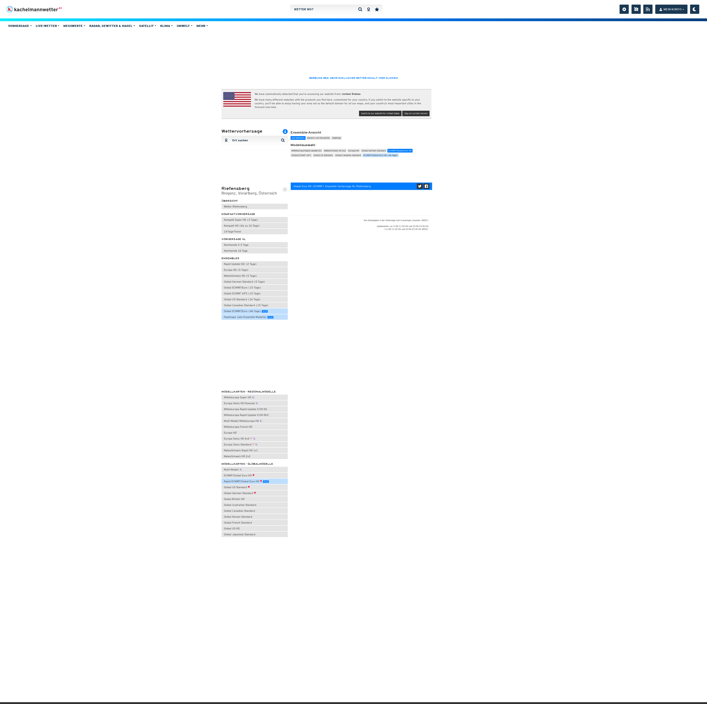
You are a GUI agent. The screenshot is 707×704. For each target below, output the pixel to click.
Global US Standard (236, 487)
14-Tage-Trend (232, 231)
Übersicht (229, 200)
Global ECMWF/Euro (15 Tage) (242, 287)
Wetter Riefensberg (235, 206)
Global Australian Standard (240, 504)
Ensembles (230, 258)
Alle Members (298, 137)
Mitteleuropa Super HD (238, 397)
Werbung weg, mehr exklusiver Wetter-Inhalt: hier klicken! (353, 78)
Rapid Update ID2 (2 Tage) (240, 263)
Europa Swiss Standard (238, 444)
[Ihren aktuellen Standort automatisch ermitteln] (368, 9)
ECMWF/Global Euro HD (238, 475)
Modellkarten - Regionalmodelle (248, 391)
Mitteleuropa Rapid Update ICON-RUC (246, 415)
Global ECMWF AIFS (301, 155)
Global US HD (232, 528)
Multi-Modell (231, 469)
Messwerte (73, 25)
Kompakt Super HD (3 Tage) (241, 219)
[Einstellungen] (624, 9)
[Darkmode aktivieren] (694, 9)
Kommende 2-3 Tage (236, 244)
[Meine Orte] (377, 9)
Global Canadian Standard (239, 510)
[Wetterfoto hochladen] (636, 9)
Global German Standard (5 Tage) (244, 281)
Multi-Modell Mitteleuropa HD (242, 420)
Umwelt (184, 25)
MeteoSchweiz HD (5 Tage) (240, 275)
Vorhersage (19, 25)
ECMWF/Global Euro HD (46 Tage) (380, 155)
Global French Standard (238, 522)
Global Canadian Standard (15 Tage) (246, 305)
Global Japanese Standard (239, 534)
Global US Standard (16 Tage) (242, 299)
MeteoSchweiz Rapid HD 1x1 (241, 450)
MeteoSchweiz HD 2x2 (237, 456)
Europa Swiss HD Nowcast (240, 403)
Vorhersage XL (233, 239)
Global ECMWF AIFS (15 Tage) (242, 293)
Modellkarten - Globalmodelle (247, 464)
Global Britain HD (234, 499)
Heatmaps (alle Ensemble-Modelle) (248, 317)
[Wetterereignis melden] (648, 9)
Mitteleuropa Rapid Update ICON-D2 (245, 409)
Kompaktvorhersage (238, 214)
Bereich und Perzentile (318, 137)
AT (60, 8)
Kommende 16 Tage (236, 250)
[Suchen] (360, 9)
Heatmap (336, 137)
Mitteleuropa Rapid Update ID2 (306, 150)
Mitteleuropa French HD (238, 426)
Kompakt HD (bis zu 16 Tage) (242, 225)
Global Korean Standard (238, 516)
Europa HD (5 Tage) (236, 269)
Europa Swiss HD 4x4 (237, 438)
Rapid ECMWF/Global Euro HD (246, 481)
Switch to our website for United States (380, 113)
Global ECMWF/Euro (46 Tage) (245, 311)
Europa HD (230, 432)
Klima (165, 25)
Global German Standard (239, 493)
